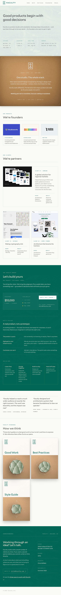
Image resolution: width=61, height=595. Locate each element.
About (56, 3)
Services (40, 3)
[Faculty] (9, 2)
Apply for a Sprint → (47, 297)
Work (33, 3)
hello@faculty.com (45, 306)
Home (28, 3)
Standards (48, 3)
